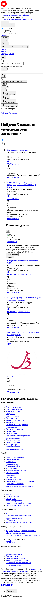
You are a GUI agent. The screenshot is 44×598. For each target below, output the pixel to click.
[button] (3, 49)
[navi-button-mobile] (3, 57)
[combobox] (12, 63)
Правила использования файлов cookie (17, 19)
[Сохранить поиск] (3, 76)
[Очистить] (4, 69)
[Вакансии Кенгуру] (24, 360)
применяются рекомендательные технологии (21, 570)
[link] (5, 43)
